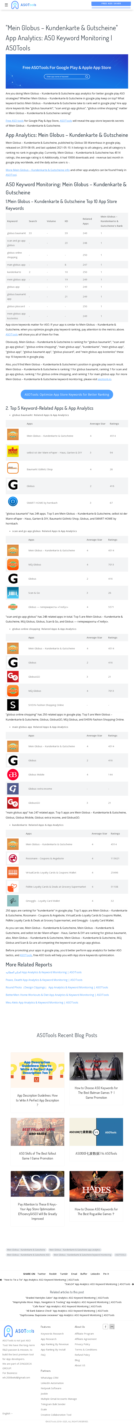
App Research (48, 1339)
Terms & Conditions (86, 1349)
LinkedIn (95, 1273)
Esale (44, 1409)
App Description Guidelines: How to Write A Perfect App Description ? (37, 1100)
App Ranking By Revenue (55, 1344)
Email (74, 1273)
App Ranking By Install (53, 1349)
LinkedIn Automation (52, 1383)
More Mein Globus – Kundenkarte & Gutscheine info (38, 170)
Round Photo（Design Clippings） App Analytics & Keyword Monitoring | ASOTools (57, 987)
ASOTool (11, 175)
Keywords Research (52, 1333)
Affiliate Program (84, 1333)
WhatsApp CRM (49, 1377)
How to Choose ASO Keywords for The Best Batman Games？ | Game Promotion (96, 1093)
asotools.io (104, 379)
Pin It (106, 1273)
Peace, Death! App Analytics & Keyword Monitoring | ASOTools (44, 980)
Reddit (53, 1273)
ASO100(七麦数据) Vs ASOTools (96, 1153)
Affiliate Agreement (86, 1339)
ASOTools (66, 121)
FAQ (43, 1354)
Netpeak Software (51, 1388)
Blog (77, 1360)
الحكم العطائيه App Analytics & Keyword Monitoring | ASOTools (44, 972)
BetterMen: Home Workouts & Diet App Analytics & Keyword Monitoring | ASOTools (57, 995)
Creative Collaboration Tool (56, 1414)
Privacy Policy (82, 1344)
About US (80, 1365)
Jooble (44, 1393)
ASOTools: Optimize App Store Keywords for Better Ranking (67, 394)
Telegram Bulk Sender (53, 1404)
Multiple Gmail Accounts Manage (59, 1398)
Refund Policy (82, 1354)
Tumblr (64, 1273)
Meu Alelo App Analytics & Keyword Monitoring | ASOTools (42, 1002)
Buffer (83, 1273)
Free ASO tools (15, 121)
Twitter (41, 1273)
